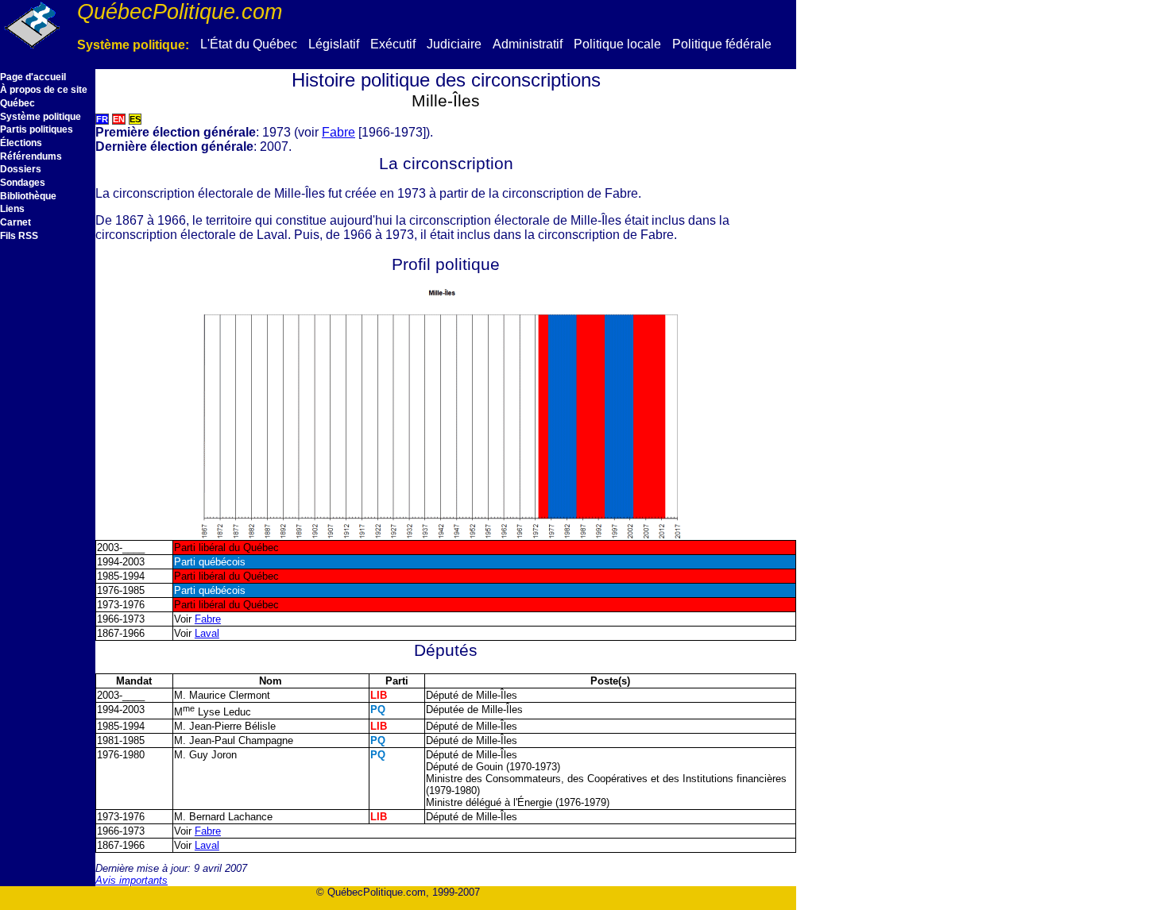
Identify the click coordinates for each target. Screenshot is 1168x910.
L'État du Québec (248, 44)
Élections (21, 142)
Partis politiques (36, 129)
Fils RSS (19, 235)
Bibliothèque (28, 196)
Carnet (15, 222)
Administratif (528, 44)
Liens (12, 208)
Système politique (40, 116)
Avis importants (131, 880)
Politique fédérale (722, 44)
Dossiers (20, 169)
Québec (17, 103)
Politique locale (617, 44)
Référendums (31, 156)
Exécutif (393, 44)
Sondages (22, 182)
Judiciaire (454, 44)
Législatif (333, 44)
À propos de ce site (43, 89)
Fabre (338, 132)
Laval (207, 633)
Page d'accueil (33, 77)
